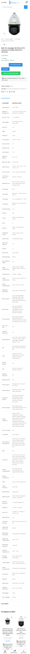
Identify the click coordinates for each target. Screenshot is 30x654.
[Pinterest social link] (10, 92)
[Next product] (6, 45)
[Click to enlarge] (4, 33)
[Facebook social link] (6, 92)
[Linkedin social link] (12, 92)
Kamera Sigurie (9, 39)
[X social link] (8, 92)
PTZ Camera (17, 39)
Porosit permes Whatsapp (10, 73)
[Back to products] (4, 45)
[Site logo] (14, 2)
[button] (10, 73)
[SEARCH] (26, 7)
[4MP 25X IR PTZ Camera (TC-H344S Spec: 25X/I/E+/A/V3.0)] (21, 621)
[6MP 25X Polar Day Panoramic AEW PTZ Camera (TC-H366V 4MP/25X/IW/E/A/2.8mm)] (7, 621)
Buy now (5, 69)
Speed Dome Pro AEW (8, 638)
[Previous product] (2, 45)
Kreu (2, 39)
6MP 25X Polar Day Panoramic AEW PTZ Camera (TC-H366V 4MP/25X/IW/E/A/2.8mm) (7, 632)
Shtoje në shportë (15, 65)
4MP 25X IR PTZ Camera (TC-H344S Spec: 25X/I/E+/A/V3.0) (21, 631)
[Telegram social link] (14, 92)
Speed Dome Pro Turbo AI (7, 41)
